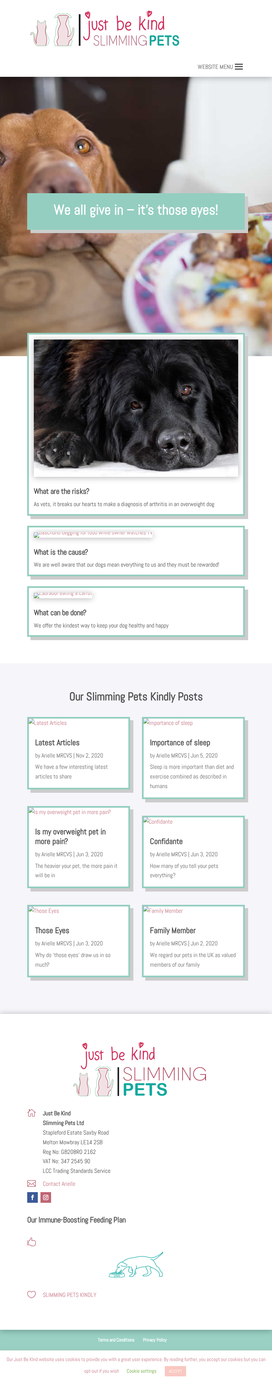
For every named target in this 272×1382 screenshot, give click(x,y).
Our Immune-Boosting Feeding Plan (76, 1220)
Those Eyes (52, 930)
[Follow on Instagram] (45, 1197)
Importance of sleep (180, 742)
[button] (215, 66)
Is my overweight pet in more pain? (70, 836)
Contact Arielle (59, 1183)
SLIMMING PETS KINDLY (69, 1295)
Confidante (166, 841)
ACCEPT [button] (175, 1371)
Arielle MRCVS (56, 755)
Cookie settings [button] (142, 1371)
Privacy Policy (155, 1340)
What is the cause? (61, 552)
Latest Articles (57, 742)
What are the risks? (62, 491)
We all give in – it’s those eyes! (136, 209)
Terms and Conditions (116, 1340)
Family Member (173, 930)
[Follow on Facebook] (32, 1197)
